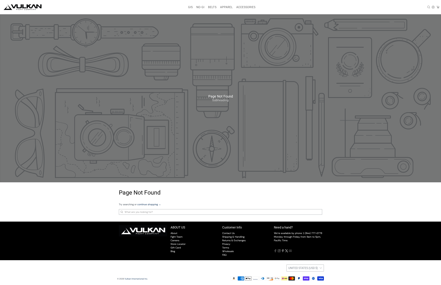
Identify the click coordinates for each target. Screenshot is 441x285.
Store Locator (178, 244)
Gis (190, 7)
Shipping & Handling (233, 236)
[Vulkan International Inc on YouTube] (290, 251)
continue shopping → (149, 204)
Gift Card (176, 247)
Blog (173, 251)
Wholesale (228, 251)
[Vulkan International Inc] (23, 7)
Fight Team (177, 236)
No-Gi (200, 7)
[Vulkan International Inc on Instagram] (279, 251)
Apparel (226, 7)
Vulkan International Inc (136, 278)
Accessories (245, 7)
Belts (212, 7)
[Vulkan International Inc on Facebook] (275, 251)
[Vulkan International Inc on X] (286, 251)
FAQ (224, 254)
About (174, 233)
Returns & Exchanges (234, 240)
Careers (175, 240)
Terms (225, 247)
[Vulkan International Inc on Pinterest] (282, 251)
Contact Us (228, 233)
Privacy (226, 244)
